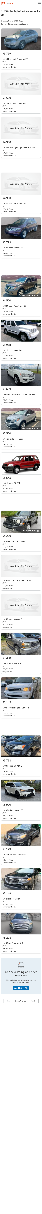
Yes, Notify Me (21, 988)
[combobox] (18, 24)
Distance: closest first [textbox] (17, 24)
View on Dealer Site (29, 295)
